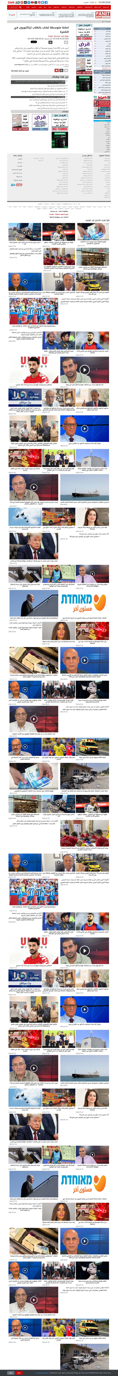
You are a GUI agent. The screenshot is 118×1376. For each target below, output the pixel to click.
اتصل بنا (19, 166)
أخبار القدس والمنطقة (87, 171)
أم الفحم (82, 207)
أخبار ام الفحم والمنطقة (87, 167)
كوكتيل (107, 139)
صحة (44, 7)
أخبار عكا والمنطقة (88, 158)
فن (108, 137)
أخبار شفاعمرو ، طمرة (87, 182)
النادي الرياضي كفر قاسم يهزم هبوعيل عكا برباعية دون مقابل (27, 15)
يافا (10, 207)
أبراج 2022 (107, 197)
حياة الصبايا (107, 180)
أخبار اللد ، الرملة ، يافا (87, 189)
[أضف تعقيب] (66, 42)
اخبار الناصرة (71, 7)
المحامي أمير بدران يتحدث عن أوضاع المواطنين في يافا (50, 102)
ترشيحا (64, 207)
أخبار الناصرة (65, 176)
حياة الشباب (107, 178)
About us (19, 177)
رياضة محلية (107, 165)
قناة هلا (107, 135)
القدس (70, 207)
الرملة (15, 207)
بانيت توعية (106, 127)
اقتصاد (40, 7)
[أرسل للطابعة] (50, 42)
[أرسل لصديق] (57, 70)
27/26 (92, 2)
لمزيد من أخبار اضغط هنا (20, 70)
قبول (18, 1373)
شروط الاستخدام (17, 169)
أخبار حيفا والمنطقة (88, 161)
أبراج (108, 123)
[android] (14, 185)
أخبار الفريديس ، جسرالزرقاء (86, 180)
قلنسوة (89, 207)
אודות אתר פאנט (17, 173)
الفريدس (44, 207)
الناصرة (44, 208)
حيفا (105, 207)
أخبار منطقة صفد (64, 163)
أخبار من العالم (97, 7)
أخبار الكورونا (107, 161)
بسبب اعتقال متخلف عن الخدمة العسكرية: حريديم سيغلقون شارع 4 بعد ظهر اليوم (43, 91)
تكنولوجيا (107, 133)
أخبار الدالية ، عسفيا (63, 161)
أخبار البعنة (41, 161)
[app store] (12, 185)
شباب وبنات (107, 176)
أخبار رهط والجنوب (88, 187)
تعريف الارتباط (18, 180)
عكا (110, 207)
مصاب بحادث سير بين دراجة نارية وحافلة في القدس (51, 108)
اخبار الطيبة (56, 7)
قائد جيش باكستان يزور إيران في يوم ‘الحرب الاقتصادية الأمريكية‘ (66, 15)
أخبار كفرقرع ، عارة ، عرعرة (62, 158)
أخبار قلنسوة (89, 165)
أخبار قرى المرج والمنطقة (62, 180)
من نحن (20, 162)
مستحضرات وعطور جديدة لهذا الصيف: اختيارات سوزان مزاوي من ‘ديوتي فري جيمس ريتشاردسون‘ (40, 82)
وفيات (108, 143)
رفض (10, 1373)
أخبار (103, 22)
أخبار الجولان (65, 178)
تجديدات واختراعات (105, 171)
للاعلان (20, 159)
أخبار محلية (105, 7)
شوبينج (107, 141)
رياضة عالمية (107, 167)
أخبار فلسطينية (88, 7)
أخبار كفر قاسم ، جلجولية (86, 191)
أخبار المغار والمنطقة (87, 176)
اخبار (79, 204)
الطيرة (76, 207)
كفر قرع (67, 208)
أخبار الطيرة (89, 169)
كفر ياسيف (52, 207)
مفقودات (107, 146)
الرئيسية (108, 22)
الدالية (61, 208)
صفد (55, 208)
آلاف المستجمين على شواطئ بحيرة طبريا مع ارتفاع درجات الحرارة (47, 88)
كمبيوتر (108, 174)
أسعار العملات (107, 195)
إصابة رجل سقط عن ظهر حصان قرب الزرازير (47, 15)
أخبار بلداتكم (14, 7)
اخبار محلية (107, 158)
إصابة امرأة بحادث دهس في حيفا (56, 86)
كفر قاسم (78, 208)
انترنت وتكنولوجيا (106, 169)
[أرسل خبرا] (22, 2)
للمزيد (12, 14)
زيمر (72, 208)
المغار (58, 207)
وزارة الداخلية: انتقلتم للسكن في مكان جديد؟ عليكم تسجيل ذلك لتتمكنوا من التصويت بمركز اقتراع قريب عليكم (86, 15)
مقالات (27, 7)
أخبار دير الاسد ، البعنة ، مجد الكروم (84, 184)
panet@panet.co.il (21, 64)
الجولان (39, 208)
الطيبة (50, 208)
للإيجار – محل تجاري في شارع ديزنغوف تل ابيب (47, 97)
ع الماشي (108, 182)
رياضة (49, 7)
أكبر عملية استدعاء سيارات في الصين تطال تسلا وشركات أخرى (48, 94)
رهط (24, 207)
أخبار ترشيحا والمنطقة (87, 174)
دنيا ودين (33, 7)
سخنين (100, 207)
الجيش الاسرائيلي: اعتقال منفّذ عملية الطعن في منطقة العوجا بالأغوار (47, 105)
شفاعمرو (37, 207)
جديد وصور (107, 187)
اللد (20, 207)
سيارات (107, 131)
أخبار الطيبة (65, 174)
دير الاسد (30, 207)
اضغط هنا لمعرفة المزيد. (41, 1373)
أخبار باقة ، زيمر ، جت (87, 193)
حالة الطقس (79, 7)
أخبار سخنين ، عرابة (88, 163)
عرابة (94, 207)
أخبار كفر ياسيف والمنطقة (86, 178)
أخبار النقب (64, 7)
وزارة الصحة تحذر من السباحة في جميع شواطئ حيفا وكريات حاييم (47, 100)
